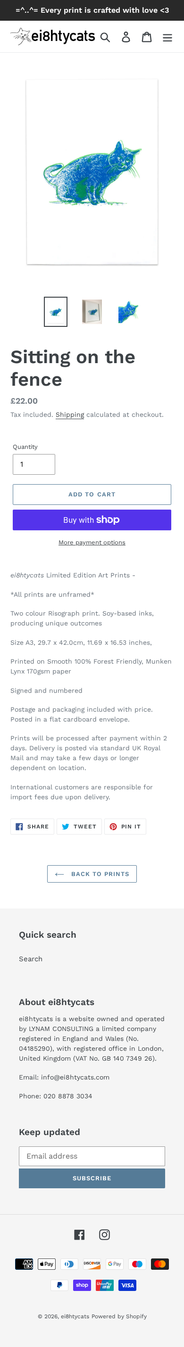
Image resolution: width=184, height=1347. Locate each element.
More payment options (92, 542)
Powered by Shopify (119, 1316)
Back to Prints (99, 873)
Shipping (70, 414)
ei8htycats (75, 1316)
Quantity (25, 446)
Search (30, 959)
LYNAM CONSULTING (61, 1028)
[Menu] (167, 36)
